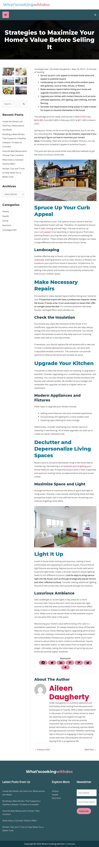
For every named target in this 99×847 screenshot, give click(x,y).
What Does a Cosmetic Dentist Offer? (19, 820)
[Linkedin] (61, 663)
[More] (65, 667)
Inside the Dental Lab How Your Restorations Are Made (13, 125)
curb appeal (45, 232)
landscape (39, 259)
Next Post (90, 749)
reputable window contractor (50, 351)
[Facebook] (43, 663)
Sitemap (71, 843)
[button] (95, 14)
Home (5, 220)
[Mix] (79, 663)
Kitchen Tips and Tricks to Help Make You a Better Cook (13, 172)
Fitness (5, 211)
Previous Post (42, 749)
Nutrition (6, 225)
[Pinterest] (70, 663)
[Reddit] (88, 663)
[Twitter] (52, 663)
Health (5, 216)
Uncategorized (9, 229)
